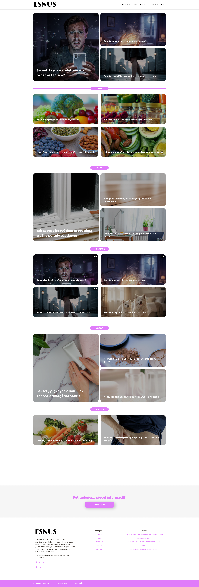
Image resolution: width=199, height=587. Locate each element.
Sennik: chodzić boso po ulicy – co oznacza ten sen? (131, 76)
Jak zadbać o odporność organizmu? (143, 549)
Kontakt (39, 567)
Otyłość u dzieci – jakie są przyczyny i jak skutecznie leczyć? (131, 439)
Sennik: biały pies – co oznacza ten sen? (125, 312)
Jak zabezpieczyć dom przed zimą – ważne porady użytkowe (66, 233)
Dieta (135, 4)
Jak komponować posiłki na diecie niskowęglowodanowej (134, 152)
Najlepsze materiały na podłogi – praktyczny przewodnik (127, 200)
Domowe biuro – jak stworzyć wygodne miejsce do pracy (130, 235)
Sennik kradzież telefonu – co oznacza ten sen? (61, 73)
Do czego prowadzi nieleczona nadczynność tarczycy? (65, 440)
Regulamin (79, 583)
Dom (162, 4)
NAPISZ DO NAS (99, 505)
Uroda (143, 4)
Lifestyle (153, 4)
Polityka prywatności (41, 583)
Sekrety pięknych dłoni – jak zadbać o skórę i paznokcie (60, 393)
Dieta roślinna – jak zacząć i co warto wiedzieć (128, 119)
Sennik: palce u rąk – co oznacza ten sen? (125, 41)
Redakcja (39, 562)
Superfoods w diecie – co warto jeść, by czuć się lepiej (65, 152)
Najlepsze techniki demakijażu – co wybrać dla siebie (131, 396)
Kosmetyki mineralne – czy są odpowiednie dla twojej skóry (132, 360)
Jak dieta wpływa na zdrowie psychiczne (58, 119)
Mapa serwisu (62, 583)
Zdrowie (126, 4)
